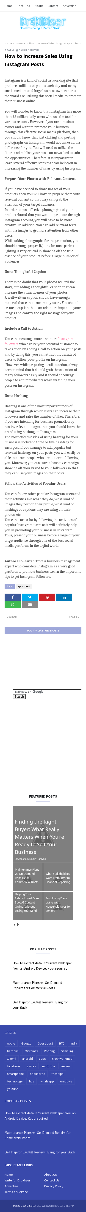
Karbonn (13, 1051)
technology (15, 1081)
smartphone (15, 1074)
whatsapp (47, 1081)
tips (31, 1081)
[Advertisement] (49, 745)
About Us (50, 1174)
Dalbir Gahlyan (29, 50)
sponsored (20, 43)
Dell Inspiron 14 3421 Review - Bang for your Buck (40, 1005)
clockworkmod (62, 1058)
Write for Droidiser (17, 1180)
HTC (61, 1043)
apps (42, 1058)
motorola (48, 1066)
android (27, 1058)
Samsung (67, 1051)
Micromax (31, 1051)
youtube (13, 1089)
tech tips (57, 1074)
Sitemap (69, 1205)
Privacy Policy (53, 1186)
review (65, 1066)
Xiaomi (11, 1058)
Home (9, 6)
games (31, 1066)
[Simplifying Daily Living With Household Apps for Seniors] (58, 919)
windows (66, 1081)
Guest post (45, 1043)
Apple (11, 1043)
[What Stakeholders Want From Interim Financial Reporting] (58, 890)
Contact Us (51, 1180)
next (17, 924)
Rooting (49, 1051)
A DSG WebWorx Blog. (48, 1205)
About (39, 6)
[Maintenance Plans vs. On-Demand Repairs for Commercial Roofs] (28, 890)
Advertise (69, 6)
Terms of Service (16, 1192)
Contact (52, 6)
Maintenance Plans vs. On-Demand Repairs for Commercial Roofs (37, 985)
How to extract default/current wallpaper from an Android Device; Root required (42, 966)
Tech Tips (23, 6)
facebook (13, 1066)
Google (26, 1043)
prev (14, 924)
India (74, 1043)
